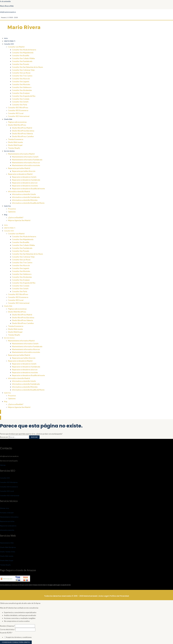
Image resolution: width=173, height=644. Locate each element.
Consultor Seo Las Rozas (21, 73)
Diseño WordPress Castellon (23, 136)
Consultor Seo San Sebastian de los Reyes (27, 67)
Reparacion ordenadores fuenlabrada (26, 180)
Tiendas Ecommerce (15, 139)
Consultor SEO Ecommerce (18, 110)
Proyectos (12, 209)
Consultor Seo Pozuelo (20, 64)
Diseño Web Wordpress (8, 547)
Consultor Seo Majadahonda (22, 53)
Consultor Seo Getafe (20, 102)
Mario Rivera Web (7, 6)
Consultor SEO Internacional (18, 116)
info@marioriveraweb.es (8, 12)
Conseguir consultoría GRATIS (16, 642)
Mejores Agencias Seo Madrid (19, 220)
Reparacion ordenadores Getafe (24, 177)
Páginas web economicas (17, 122)
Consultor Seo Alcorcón (21, 79)
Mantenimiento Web (7, 543)
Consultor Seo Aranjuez (21, 93)
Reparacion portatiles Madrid (19, 168)
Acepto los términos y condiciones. (19, 637)
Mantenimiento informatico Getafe (25, 157)
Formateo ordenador (7, 513)
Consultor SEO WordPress (18, 107)
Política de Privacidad (119, 596)
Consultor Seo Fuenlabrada (22, 61)
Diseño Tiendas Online (7, 552)
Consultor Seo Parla (19, 105)
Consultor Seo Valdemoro (21, 87)
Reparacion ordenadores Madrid (20, 174)
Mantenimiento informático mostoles (26, 165)
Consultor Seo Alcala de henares (24, 50)
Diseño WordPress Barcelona (23, 131)
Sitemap (2, 465)
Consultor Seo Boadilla (20, 55)
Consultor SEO (9, 44)
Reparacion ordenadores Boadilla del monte (28, 189)
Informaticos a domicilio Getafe (24, 194)
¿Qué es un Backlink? (15, 217)
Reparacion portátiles (7, 521)
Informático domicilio (7, 530)
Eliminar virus (4, 508)
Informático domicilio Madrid (19, 191)
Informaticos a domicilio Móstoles (25, 200)
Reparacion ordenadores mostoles (25, 186)
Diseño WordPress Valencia (22, 133)
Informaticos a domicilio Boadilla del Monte (28, 203)
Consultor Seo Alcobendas (22, 90)
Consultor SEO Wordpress (9, 482)
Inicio (6, 38)
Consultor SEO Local (15, 113)
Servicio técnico (9, 151)
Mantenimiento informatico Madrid (21, 154)
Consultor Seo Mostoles (21, 84)
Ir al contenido (5, 1)
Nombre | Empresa (7, 626)
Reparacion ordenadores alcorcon (24, 183)
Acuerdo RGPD (6, 633)
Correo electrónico (7, 629)
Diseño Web (8, 119)
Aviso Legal (104, 596)
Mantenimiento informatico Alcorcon (26, 163)
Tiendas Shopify (14, 148)
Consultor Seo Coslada (20, 99)
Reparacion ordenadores (8, 526)
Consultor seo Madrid (16, 47)
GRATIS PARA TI (9, 41)
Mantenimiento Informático (9, 517)
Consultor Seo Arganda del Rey (23, 96)
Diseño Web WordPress (17, 125)
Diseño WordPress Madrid (22, 128)
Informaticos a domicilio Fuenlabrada (26, 197)
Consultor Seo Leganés (20, 81)
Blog (5, 215)
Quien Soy (7, 206)
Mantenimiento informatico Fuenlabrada (27, 160)
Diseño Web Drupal (15, 145)
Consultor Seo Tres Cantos (22, 76)
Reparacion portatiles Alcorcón (23, 171)
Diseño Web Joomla (15, 142)
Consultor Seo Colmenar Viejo (23, 70)
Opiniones (12, 212)
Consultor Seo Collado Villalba (23, 58)
